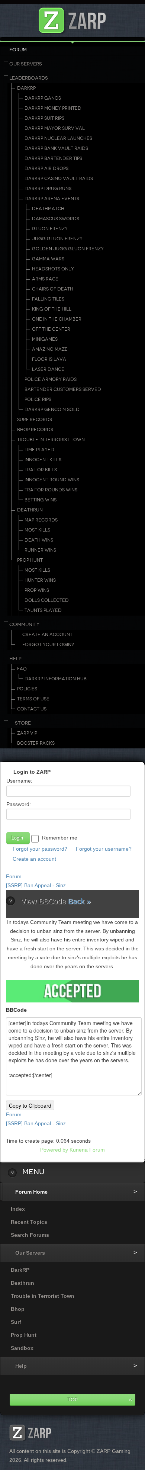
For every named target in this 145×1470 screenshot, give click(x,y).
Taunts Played (43, 610)
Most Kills (37, 530)
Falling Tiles (48, 299)
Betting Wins (41, 500)
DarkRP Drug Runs (48, 188)
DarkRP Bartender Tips (53, 158)
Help (15, 659)
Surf (16, 1322)
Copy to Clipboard (30, 1105)
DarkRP (26, 88)
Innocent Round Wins (52, 479)
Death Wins (39, 540)
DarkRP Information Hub (56, 678)
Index (18, 1209)
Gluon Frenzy (50, 228)
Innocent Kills (43, 459)
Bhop (18, 1309)
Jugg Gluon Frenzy (57, 238)
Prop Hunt (30, 560)
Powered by (54, 1150)
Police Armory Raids (51, 379)
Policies (27, 688)
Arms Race (45, 279)
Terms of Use (33, 699)
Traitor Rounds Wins (51, 489)
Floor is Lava (49, 359)
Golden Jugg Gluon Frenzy (68, 248)
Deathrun (30, 510)
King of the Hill (51, 309)
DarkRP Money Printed (53, 108)
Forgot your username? (104, 849)
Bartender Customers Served (63, 389)
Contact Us (31, 709)
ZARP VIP (27, 733)
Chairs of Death (52, 289)
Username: (19, 781)
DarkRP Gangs (43, 98)
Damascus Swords (55, 218)
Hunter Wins (40, 580)
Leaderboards (28, 78)
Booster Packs (36, 743)
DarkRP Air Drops (46, 168)
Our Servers (25, 64)
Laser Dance (48, 369)
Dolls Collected (47, 600)
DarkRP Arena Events (52, 198)
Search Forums (30, 1235)
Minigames (45, 339)
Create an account (34, 859)
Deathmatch (48, 208)
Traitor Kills (41, 469)
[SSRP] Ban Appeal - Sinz (36, 885)
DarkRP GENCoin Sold (52, 409)
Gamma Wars (48, 258)
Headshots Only (53, 269)
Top (73, 1399)
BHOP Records (35, 429)
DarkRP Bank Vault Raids (56, 148)
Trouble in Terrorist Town (51, 439)
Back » (79, 901)
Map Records (41, 520)
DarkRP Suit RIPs (44, 118)
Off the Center (51, 329)
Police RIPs (38, 399)
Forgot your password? (40, 849)
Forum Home (31, 1192)
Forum (18, 50)
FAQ (22, 668)
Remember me (59, 838)
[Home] (72, 18)
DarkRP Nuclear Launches (58, 138)
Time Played (39, 449)
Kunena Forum (87, 1150)
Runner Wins (40, 550)
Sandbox (22, 1348)
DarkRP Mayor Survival (55, 128)
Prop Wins (37, 590)
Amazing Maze (50, 349)
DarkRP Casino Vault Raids (59, 178)
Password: (18, 804)
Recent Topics (29, 1222)
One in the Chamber (56, 319)
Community (24, 625)
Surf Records (34, 419)
